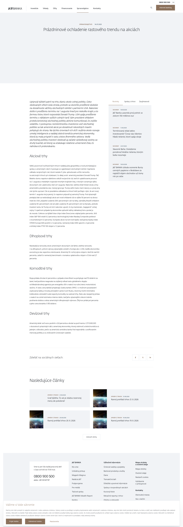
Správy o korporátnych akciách (116, 487)
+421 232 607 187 (44, 480)
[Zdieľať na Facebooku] (135, 357)
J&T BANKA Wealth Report (82, 496)
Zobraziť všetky (91, 437)
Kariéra (75, 500)
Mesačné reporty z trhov (113, 496)
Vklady (45, 8)
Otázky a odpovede (111, 500)
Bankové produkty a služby (114, 471)
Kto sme (75, 467)
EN (173, 2)
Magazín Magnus (79, 475)
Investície (34, 8)
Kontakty (97, 8)
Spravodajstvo (83, 8)
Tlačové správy (77, 492)
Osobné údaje (140, 473)
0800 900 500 (164, 2)
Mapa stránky (140, 469)
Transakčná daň (110, 479)
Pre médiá (76, 487)
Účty (55, 8)
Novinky (115, 101)
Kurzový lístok (109, 492)
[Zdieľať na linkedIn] (150, 357)
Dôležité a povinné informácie (115, 483)
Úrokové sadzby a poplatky (114, 467)
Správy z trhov (129, 101)
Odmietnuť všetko (35, 521)
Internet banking (165, 8)
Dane (106, 475)
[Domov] (15, 8)
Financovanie (67, 8)
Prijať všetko (14, 521)
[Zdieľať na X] (143, 357)
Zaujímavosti (144, 101)
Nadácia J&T (76, 479)
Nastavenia (54, 521)
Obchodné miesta (142, 495)
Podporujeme (77, 483)
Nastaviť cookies (141, 477)
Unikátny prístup (78, 471)
